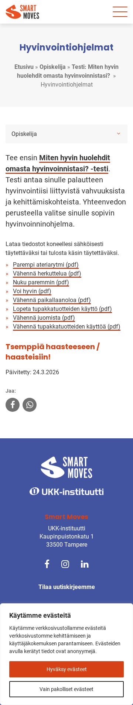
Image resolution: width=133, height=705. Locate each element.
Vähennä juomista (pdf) (44, 317)
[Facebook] (47, 563)
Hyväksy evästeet (67, 669)
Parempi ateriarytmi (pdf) (46, 264)
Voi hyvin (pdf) (32, 291)
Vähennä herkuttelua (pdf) (47, 273)
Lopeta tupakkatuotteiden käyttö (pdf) (62, 308)
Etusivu (24, 66)
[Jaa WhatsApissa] (30, 405)
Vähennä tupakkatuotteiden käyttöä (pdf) (66, 326)
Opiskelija (53, 66)
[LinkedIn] (85, 563)
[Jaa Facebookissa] (13, 405)
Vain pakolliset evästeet (66, 689)
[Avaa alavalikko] (119, 133)
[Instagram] (65, 563)
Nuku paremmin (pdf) (41, 282)
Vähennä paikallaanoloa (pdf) (52, 300)
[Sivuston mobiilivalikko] (120, 12)
